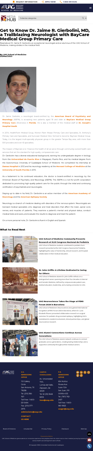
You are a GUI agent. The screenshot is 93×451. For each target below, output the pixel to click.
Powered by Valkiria (47, 436)
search (83, 18)
